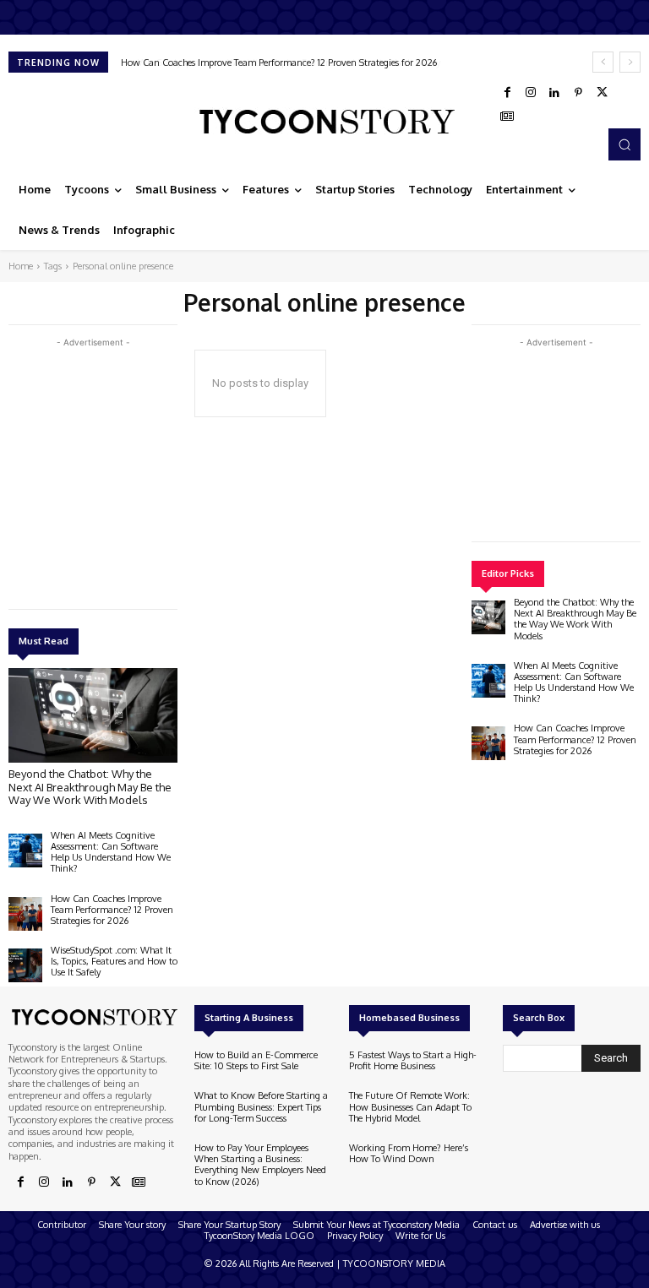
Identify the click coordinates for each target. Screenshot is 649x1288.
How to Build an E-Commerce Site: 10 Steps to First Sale (256, 1060)
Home (20, 266)
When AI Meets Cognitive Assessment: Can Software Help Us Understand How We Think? (111, 852)
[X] (602, 93)
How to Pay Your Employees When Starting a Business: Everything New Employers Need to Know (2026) (260, 1164)
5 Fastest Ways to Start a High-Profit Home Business (413, 1060)
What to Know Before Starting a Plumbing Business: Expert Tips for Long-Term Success (261, 1106)
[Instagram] (531, 93)
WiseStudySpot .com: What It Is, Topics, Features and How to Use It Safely (281, 62)
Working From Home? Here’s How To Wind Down (408, 1153)
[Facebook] (507, 93)
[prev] (603, 62)
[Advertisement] (135, 469)
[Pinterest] (578, 93)
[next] (630, 62)
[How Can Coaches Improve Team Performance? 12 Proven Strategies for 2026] (25, 914)
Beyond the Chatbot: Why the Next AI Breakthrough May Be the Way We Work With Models (90, 787)
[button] (624, 144)
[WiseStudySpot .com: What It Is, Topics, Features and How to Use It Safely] (25, 965)
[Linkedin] (554, 93)
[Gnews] (507, 116)
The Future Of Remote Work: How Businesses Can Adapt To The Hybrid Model (410, 1106)
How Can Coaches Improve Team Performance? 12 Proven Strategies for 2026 (112, 910)
